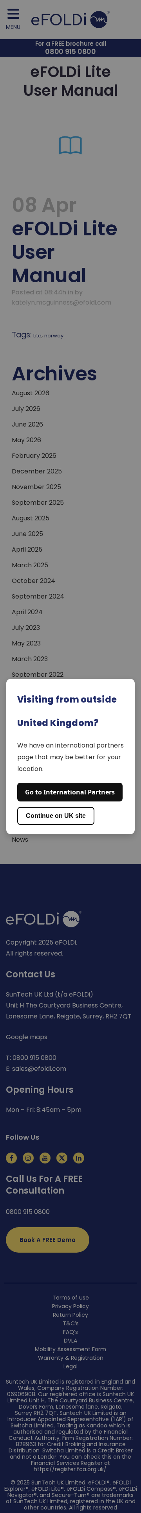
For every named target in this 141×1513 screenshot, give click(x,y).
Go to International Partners (70, 792)
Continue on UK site (56, 815)
